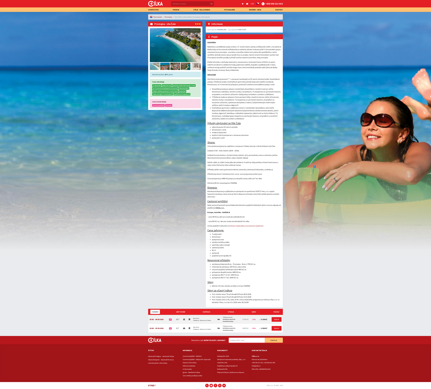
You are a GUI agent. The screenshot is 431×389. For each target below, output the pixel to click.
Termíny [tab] (155, 312)
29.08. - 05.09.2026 (156, 328)
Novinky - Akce (255, 10)
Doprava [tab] (206, 312)
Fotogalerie (229, 10)
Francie (176, 10)
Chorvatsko (153, 10)
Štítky (151, 350)
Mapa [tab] (254, 312)
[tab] (163, 350)
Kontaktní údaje (259, 350)
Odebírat (273, 340)
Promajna (168, 17)
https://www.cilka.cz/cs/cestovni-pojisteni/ (247, 226)
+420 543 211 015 (257, 362)
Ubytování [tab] (180, 312)
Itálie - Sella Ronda (201, 10)
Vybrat (276, 319)
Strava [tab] (231, 312)
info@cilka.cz (256, 366)
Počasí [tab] (276, 312)
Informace (187, 350)
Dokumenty (222, 350)
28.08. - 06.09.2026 (156, 319)
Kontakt (279, 10)
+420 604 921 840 (269, 362)
